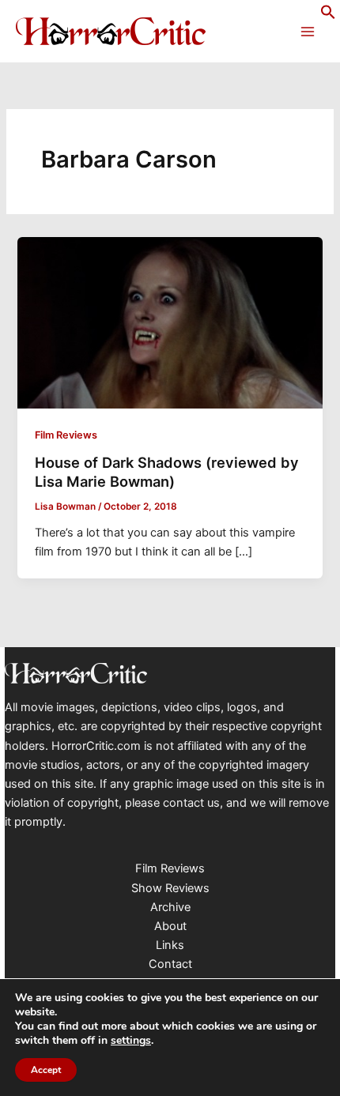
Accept (46, 1070)
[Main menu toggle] (307, 31)
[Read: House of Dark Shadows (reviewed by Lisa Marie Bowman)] (169, 321)
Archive (170, 907)
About (170, 926)
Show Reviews (170, 888)
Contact (170, 964)
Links (170, 945)
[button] (328, 16)
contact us (191, 803)
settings (131, 1041)
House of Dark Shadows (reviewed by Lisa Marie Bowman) (167, 472)
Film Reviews (66, 435)
